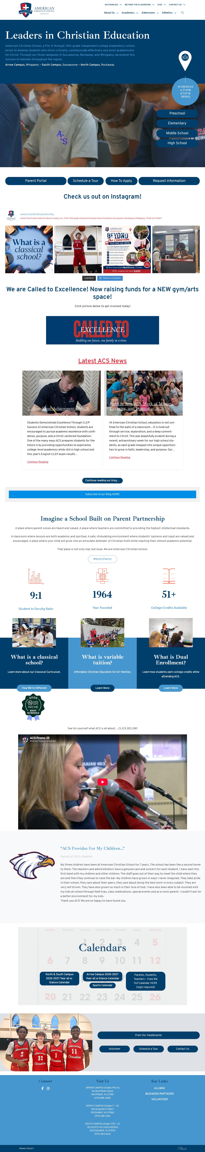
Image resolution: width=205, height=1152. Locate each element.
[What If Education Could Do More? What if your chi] (29, 249)
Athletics (167, 13)
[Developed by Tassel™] (182, 1148)
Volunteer (159, 1099)
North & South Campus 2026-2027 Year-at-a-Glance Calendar (59, 978)
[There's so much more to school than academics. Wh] (176, 249)
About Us (109, 13)
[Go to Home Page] (37, 10)
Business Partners (159, 1094)
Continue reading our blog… (102, 480)
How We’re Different (34, 688)
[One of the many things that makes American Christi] (127, 249)
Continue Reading (37, 462)
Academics (128, 13)
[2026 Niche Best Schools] (102, 707)
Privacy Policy (26, 1148)
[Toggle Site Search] (182, 13)
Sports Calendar (103, 985)
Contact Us (175, 4)
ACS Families (111, 4)
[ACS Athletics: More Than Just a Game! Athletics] (78, 249)
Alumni (159, 1088)
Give (159, 4)
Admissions (148, 13)
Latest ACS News (102, 361)
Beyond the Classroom (138, 4)
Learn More (102, 688)
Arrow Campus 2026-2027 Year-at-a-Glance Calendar (102, 976)
